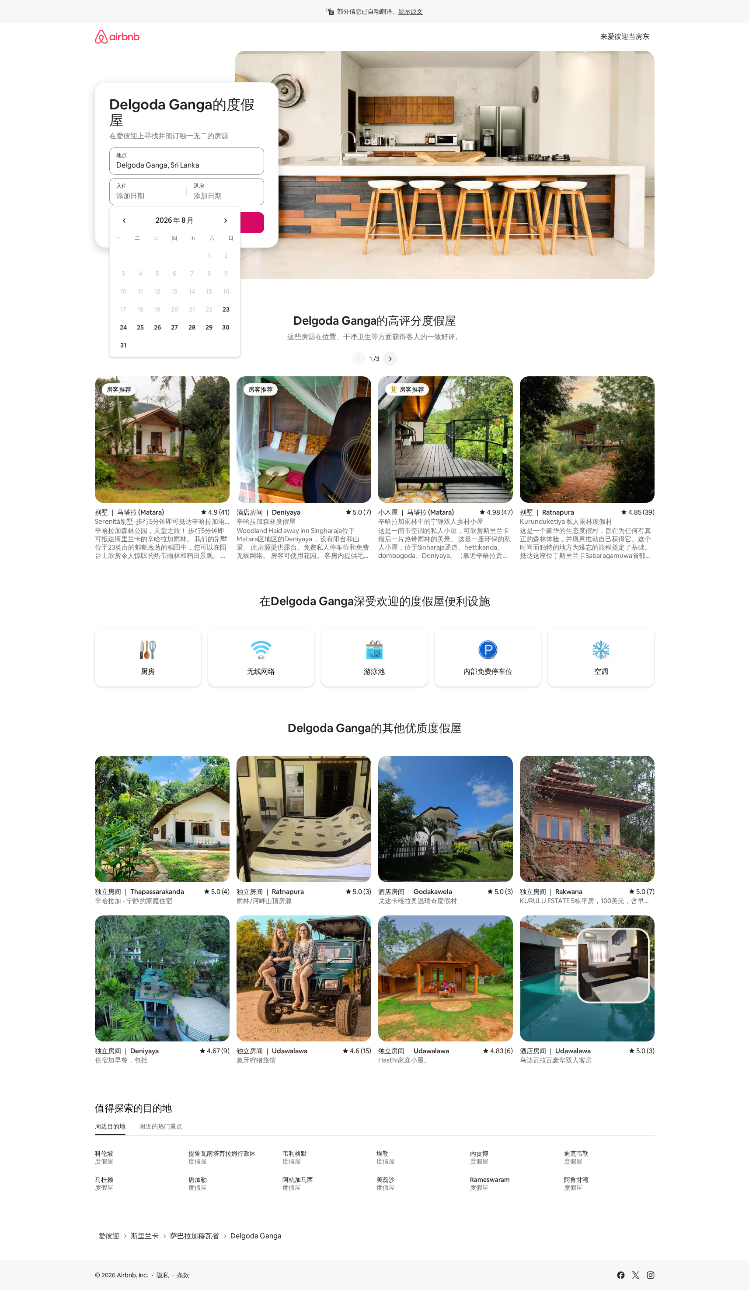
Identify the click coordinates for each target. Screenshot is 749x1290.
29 (209, 327)
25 (140, 327)
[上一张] (359, 359)
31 (123, 345)
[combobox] (186, 165)
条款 (183, 1275)
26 (157, 327)
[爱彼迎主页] (117, 36)
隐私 (163, 1275)
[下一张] (390, 359)
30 (226, 327)
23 (226, 309)
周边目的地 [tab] (110, 1126)
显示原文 (410, 11)
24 (123, 327)
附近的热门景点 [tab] (160, 1126)
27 (174, 327)
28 (191, 327)
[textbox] (148, 195)
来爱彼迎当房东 (624, 36)
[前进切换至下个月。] (225, 220)
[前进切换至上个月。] (124, 220)
